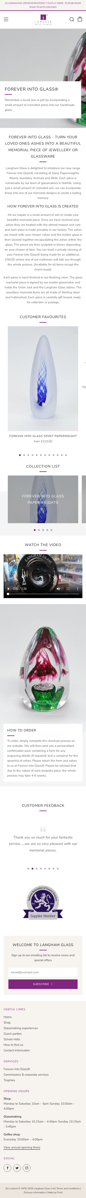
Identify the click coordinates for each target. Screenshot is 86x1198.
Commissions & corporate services (26, 1075)
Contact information (17, 1050)
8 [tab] (49, 455)
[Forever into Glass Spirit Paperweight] (43, 378)
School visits (12, 1039)
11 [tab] (62, 455)
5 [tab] (37, 455)
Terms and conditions (68, 1188)
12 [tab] (66, 455)
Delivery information (35, 1192)
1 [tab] (20, 455)
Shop (7, 1023)
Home (8, 1017)
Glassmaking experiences (21, 1028)
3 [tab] (28, 455)
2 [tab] (24, 455)
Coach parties (13, 1034)
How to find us (13, 1045)
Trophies (9, 1080)
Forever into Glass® (17, 1069)
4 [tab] (32, 455)
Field (59, 1192)
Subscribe (41, 984)
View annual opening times (22, 1147)
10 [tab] (58, 455)
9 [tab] (53, 455)
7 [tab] (45, 455)
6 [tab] (41, 455)
